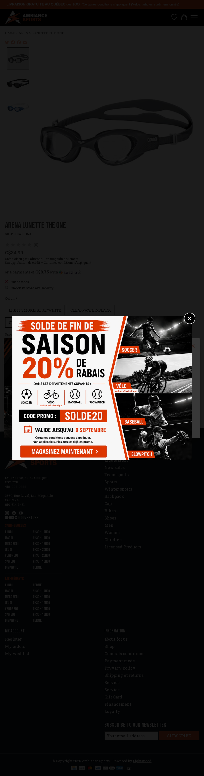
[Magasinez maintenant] (62, 450)
